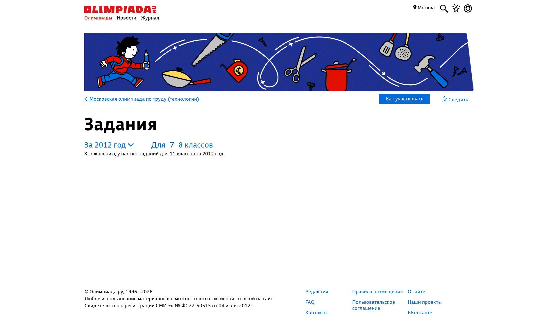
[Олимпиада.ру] (120, 9)
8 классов (195, 145)
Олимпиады (98, 18)
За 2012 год (106, 145)
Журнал (150, 18)
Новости (126, 18)
